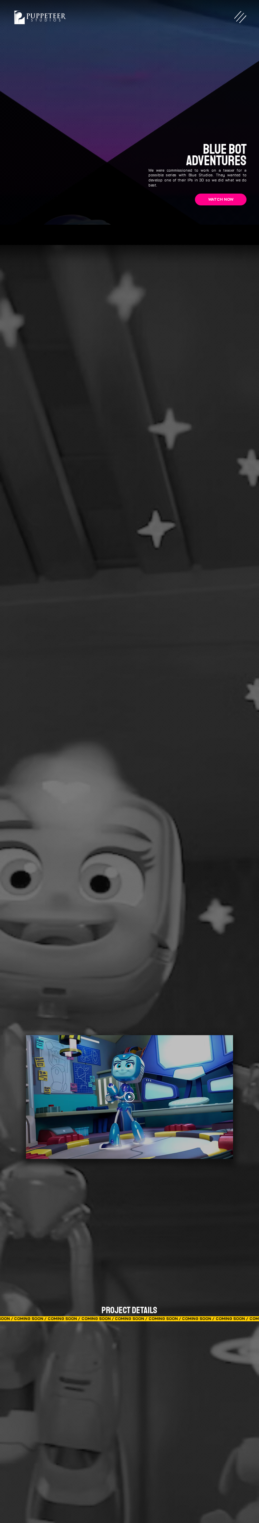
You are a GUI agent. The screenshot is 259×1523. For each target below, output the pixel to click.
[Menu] (240, 17)
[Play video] (129, 1097)
